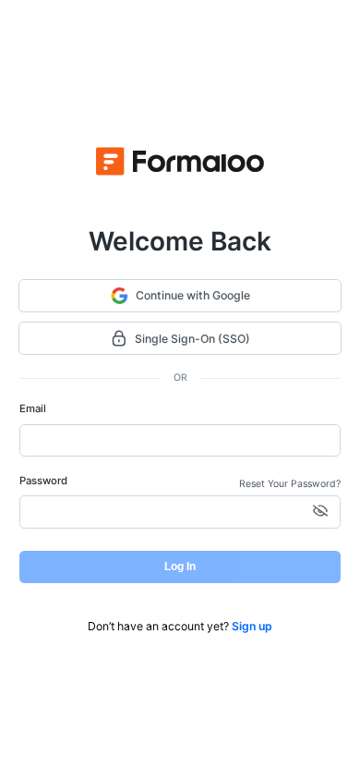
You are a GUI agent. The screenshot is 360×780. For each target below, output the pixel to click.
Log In (180, 566)
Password (43, 480)
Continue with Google (193, 295)
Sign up (252, 626)
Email (32, 408)
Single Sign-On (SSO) (192, 339)
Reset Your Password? (290, 484)
